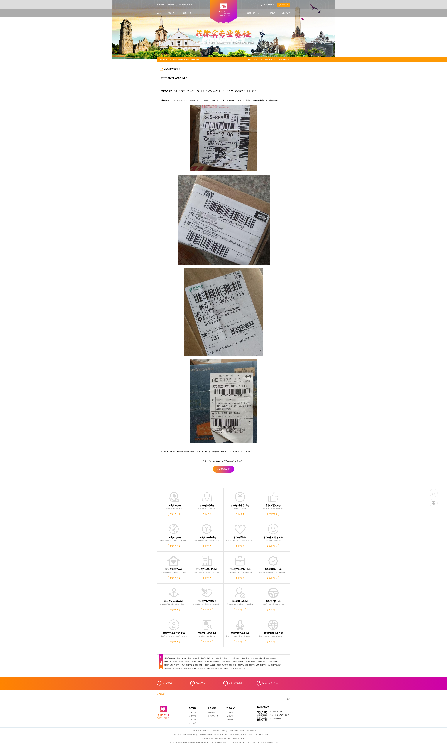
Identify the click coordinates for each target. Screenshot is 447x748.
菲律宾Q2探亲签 (185, 661)
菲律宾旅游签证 (216, 668)
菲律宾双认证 (182, 658)
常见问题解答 (213, 716)
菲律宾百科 (187, 13)
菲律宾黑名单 (169, 668)
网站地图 (230, 719)
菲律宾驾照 (199, 665)
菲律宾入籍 (168, 665)
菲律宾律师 (228, 658)
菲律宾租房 (250, 658)
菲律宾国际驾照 (273, 661)
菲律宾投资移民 (239, 661)
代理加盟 (192, 719)
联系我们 (286, 13)
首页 (159, 13)
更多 (288, 699)
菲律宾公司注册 (239, 658)
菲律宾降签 (190, 665)
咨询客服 (225, 469)
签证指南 (211, 712)
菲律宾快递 (219, 658)
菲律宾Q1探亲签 (198, 661)
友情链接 (230, 716)
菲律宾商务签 (240, 668)
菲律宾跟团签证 (170, 658)
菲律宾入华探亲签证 (212, 661)
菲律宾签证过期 (193, 658)
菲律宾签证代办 (253, 13)
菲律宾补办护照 (181, 668)
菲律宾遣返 (262, 661)
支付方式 (192, 723)
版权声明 (192, 716)
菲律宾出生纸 (265, 665)
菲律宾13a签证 (193, 668)
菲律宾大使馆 (243, 665)
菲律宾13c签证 (179, 665)
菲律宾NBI (233, 665)
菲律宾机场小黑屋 (207, 658)
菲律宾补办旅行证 (171, 661)
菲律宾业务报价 (180, 59)
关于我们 (271, 13)
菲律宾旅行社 (260, 658)
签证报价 (172, 13)
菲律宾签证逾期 (222, 665)
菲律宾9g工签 (229, 668)
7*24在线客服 (268, 4)
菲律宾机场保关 (226, 661)
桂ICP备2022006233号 (264, 735)
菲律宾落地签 (276, 665)
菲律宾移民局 (254, 665)
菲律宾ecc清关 (210, 665)
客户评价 (284, 4)
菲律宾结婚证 (205, 668)
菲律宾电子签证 (272, 658)
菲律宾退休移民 (251, 661)
